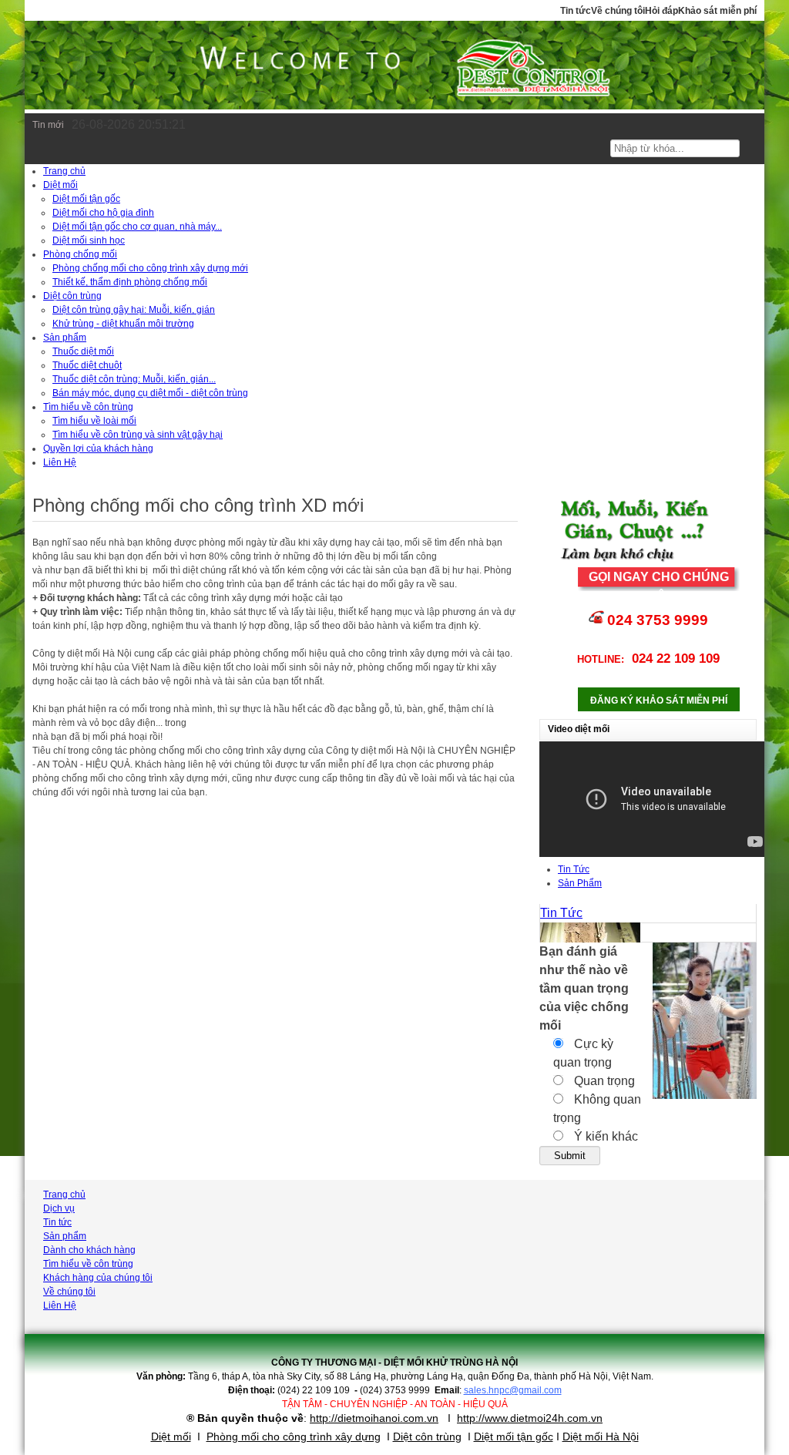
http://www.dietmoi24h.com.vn (530, 1418)
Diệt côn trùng (427, 1436)
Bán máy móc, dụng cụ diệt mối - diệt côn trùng (150, 393)
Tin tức (575, 10)
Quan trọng (603, 1080)
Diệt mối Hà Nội (600, 1436)
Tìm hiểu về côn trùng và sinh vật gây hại (137, 434)
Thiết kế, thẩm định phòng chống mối (129, 282)
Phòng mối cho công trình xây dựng (293, 1436)
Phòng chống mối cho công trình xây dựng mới (150, 268)
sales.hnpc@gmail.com (513, 1390)
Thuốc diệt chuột (87, 365)
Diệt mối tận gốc (86, 198)
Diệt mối (171, 1436)
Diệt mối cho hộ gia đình (103, 212)
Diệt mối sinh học (88, 240)
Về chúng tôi (618, 10)
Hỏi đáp (661, 10)
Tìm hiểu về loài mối (94, 420)
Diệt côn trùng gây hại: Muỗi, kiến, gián (133, 309)
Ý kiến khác (604, 1136)
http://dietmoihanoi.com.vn (374, 1418)
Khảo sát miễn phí (717, 10)
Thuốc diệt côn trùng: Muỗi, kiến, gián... (134, 379)
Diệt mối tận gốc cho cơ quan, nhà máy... (137, 226)
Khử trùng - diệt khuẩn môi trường (123, 323)
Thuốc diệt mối (83, 351)
